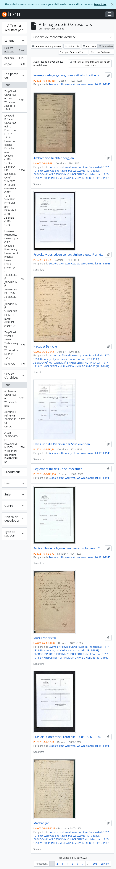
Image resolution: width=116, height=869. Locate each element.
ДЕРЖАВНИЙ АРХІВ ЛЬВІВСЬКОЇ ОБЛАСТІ (14, 419)
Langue (9, 40)
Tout (7, 85)
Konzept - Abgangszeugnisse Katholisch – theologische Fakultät (68, 75)
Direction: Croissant (100, 52)
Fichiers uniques (14, 49)
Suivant (105, 863)
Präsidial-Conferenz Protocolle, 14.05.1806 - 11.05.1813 (68, 737)
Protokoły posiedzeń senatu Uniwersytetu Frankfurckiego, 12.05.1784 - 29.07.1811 (68, 254)
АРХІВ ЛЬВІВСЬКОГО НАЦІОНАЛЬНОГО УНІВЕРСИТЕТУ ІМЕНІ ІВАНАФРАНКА (14, 447)
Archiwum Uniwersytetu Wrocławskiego (14, 398)
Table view (107, 46)
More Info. (100, 4)
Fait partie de (11, 76)
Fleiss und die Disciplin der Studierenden (61, 444)
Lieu (7, 483)
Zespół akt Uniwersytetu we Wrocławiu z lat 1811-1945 (14, 100)
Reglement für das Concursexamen (57, 469)
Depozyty (14, 364)
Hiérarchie (73, 46)
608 (95, 863)
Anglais (14, 64)
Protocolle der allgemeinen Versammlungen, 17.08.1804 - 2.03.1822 (68, 548)
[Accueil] (12, 14)
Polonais (14, 58)
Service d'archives (11, 376)
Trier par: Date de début (72, 52)
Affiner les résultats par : (14, 27)
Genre (8, 506)
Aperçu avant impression (48, 46)
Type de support (9, 533)
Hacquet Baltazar (45, 346)
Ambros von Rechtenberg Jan (53, 158)
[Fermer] (112, 4)
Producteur (12, 472)
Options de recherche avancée (54, 37)
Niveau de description (12, 519)
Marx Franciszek (44, 638)
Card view (91, 46)
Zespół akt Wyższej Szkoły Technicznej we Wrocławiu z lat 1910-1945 (14, 345)
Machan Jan (41, 823)
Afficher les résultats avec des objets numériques (91, 63)
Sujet (7, 494)
